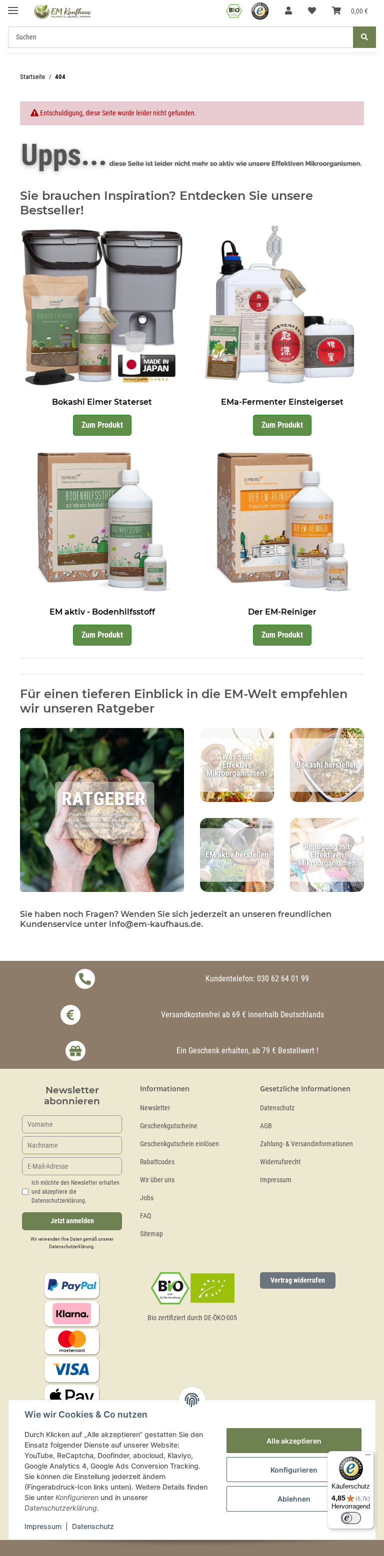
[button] (288, 11)
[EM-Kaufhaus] (63, 11)
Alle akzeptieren (294, 1441)
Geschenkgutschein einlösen (179, 1144)
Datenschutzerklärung (71, 1246)
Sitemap (151, 1234)
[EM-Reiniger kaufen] (282, 517)
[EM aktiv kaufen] (102, 517)
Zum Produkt (102, 425)
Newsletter (155, 1108)
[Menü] (368, 1457)
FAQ (145, 1216)
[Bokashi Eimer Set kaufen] (102, 307)
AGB (266, 1126)
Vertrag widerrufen (297, 1280)
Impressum (276, 1180)
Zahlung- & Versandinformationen (306, 1144)
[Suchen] (364, 37)
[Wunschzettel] (312, 11)
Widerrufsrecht (280, 1162)
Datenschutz (277, 1108)
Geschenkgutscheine (169, 1126)
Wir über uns (157, 1180)
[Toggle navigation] (13, 6)
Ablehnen (294, 1499)
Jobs (147, 1198)
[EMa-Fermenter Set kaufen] (282, 307)
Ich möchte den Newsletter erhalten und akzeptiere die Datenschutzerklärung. (76, 1191)
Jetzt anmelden (72, 1221)
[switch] (351, 1518)
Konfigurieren (294, 1470)
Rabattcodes (157, 1162)
